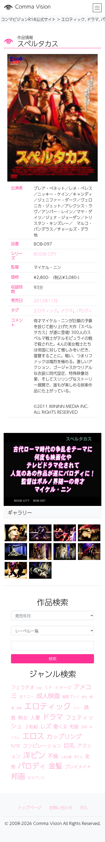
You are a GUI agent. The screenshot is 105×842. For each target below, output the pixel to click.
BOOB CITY (45, 254)
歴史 (84, 697)
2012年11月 (46, 301)
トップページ (29, 808)
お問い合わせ (61, 808)
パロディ (84, 311)
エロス (33, 735)
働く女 (60, 726)
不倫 (53, 756)
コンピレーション (42, 745)
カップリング (64, 736)
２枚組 (31, 726)
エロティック (45, 311)
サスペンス (36, 777)
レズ (45, 726)
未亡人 (78, 756)
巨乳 (69, 745)
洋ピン (34, 755)
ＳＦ (48, 688)
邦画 (18, 776)
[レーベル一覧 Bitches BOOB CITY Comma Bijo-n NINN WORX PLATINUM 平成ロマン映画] (52, 630)
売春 (19, 708)
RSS (83, 808)
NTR (15, 745)
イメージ (63, 687)
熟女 (23, 717)
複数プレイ (70, 696)
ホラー (78, 708)
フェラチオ (22, 687)
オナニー (26, 696)
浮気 (39, 688)
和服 (74, 726)
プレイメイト (78, 766)
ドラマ (67, 311)
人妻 (35, 717)
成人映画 (48, 695)
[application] (52, 469)
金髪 (55, 765)
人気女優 (66, 757)
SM (84, 727)
